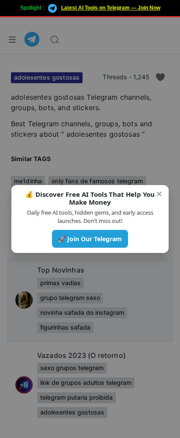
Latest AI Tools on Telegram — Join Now (110, 8)
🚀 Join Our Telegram (90, 239)
